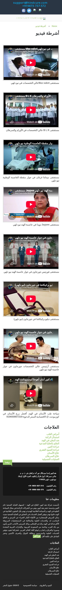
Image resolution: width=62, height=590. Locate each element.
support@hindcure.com (30, 3)
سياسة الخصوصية (30, 585)
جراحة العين (53, 446)
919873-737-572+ (33, 6)
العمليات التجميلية (50, 459)
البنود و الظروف (45, 585)
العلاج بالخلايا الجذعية (49, 443)
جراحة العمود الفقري (49, 450)
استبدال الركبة (52, 437)
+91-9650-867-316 (36, 485)
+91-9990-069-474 (36, 489)
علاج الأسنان (53, 453)
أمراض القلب (53, 434)
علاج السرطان (52, 456)
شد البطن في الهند (50, 440)
